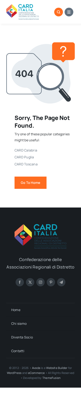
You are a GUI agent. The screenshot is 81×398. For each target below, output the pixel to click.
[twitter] (30, 282)
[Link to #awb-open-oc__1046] (58, 12)
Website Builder (56, 368)
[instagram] (40, 282)
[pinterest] (51, 282)
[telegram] (61, 282)
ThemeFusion (51, 378)
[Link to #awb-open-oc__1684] (69, 12)
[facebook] (20, 282)
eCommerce (36, 373)
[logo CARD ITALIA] (22, 6)
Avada (36, 368)
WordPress (14, 373)
